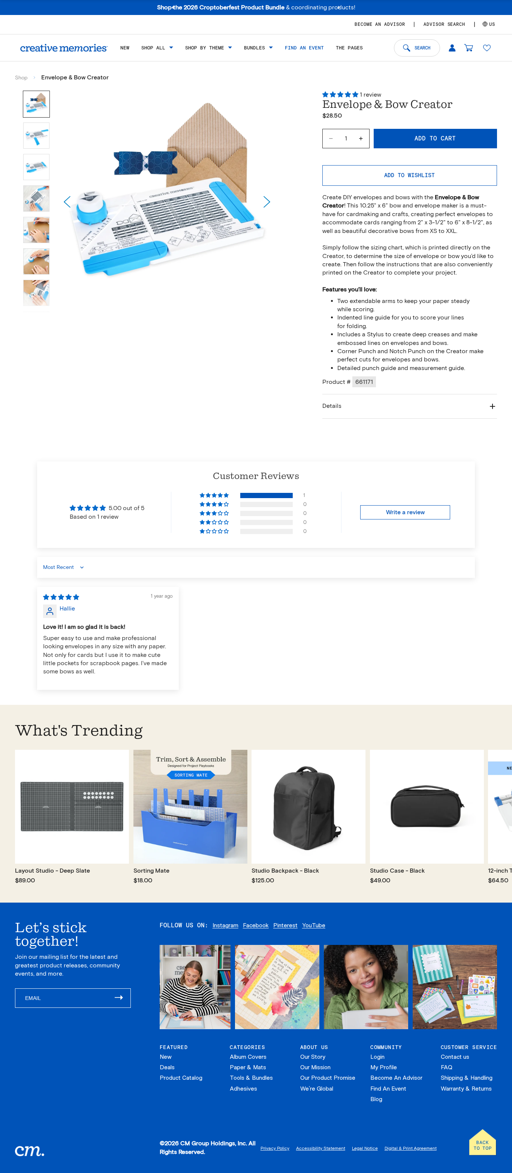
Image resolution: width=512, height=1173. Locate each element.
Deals (167, 1067)
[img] (61, 597)
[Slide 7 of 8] (36, 293)
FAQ (446, 1067)
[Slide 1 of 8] (36, 104)
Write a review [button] (405, 512)
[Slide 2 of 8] (36, 135)
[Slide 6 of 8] (36, 261)
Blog (376, 1099)
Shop (21, 78)
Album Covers (248, 1057)
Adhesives (243, 1089)
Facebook (256, 925)
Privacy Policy (274, 1148)
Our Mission (315, 1067)
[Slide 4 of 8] (36, 198)
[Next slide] (267, 202)
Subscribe (122, 998)
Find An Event (388, 1089)
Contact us (455, 1057)
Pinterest (285, 925)
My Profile (383, 1067)
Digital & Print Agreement (411, 1148)
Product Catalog (181, 1078)
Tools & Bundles (251, 1078)
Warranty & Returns (466, 1089)
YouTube (313, 925)
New (166, 1057)
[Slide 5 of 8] (36, 230)
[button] (487, 47)
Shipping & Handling (467, 1078)
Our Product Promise (327, 1078)
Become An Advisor (396, 1078)
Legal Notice (365, 1148)
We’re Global (316, 1089)
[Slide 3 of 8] (36, 167)
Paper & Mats (248, 1067)
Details (331, 405)
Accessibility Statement (320, 1148)
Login (377, 1057)
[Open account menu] (452, 47)
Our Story (312, 1057)
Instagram (225, 925)
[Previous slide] (67, 202)
